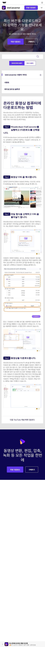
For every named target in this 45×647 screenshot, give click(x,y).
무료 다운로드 (31, 7)
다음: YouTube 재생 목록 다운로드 (22, 419)
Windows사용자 (17, 63)
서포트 (6, 82)
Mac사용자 (30, 63)
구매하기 (31, 41)
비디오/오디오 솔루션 (12, 89)
